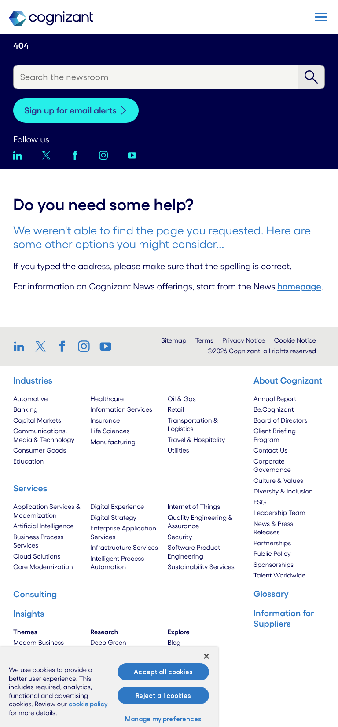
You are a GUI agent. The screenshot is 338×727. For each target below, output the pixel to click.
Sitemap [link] (174, 340)
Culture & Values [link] (278, 480)
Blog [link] (174, 642)
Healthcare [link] (107, 398)
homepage (299, 286)
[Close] (206, 656)
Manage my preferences (163, 719)
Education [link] (28, 461)
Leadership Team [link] (279, 512)
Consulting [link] (35, 594)
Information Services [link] (121, 409)
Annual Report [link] (275, 398)
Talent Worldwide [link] (279, 575)
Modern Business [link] (38, 642)
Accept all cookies (163, 672)
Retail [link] (176, 409)
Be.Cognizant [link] (274, 409)
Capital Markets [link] (37, 420)
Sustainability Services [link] (201, 566)
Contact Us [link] (270, 450)
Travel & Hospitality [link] (196, 439)
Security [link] (180, 537)
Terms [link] (204, 340)
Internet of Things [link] (194, 506)
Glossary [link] (271, 594)
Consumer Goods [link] (39, 450)
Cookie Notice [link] (295, 340)
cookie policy (88, 704)
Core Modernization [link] (43, 566)
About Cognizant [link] (288, 380)
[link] (21, 346)
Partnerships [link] (272, 543)
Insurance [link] (105, 420)
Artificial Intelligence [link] (43, 526)
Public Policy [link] (272, 553)
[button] (321, 17)
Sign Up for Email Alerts (70, 110)
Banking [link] (25, 409)
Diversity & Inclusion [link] (283, 491)
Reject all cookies (163, 695)
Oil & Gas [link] (182, 398)
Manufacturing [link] (112, 442)
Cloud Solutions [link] (36, 556)
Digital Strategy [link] (113, 517)
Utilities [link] (178, 450)
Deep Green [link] (108, 642)
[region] (109, 687)
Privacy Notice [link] (243, 340)
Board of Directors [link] (280, 420)
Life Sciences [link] (109, 431)
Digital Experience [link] (117, 506)
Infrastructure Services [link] (124, 547)
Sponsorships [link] (274, 564)
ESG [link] (260, 502)
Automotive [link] (30, 398)
